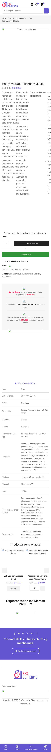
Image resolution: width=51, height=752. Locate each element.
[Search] (46, 10)
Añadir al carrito (32, 243)
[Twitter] (19, 633)
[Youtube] (32, 633)
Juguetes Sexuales (24, 18)
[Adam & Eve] (25, 617)
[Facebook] (14, 633)
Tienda (11, 18)
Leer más (13, 588)
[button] (32, 4)
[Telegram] (36, 633)
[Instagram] (23, 633)
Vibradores (7, 277)
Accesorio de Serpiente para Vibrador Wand (38, 577)
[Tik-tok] (27, 633)
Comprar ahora (26, 254)
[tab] (25, 383)
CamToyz (17, 274)
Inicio (4, 18)
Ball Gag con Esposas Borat (13, 577)
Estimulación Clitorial (10, 21)
